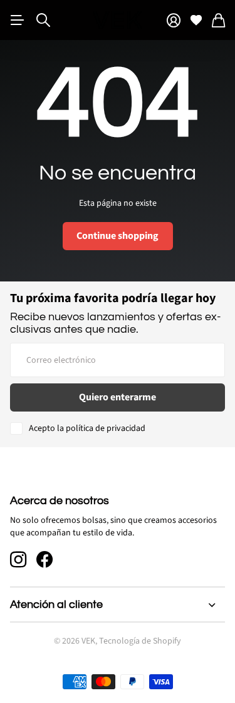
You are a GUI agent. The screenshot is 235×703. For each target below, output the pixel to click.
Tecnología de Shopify (140, 641)
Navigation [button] (17, 20)
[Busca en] (43, 20)
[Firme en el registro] (173, 20)
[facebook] (44, 560)
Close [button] (117, 605)
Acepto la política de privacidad (87, 428)
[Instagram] (18, 560)
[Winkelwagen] (218, 20)
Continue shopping (117, 236)
